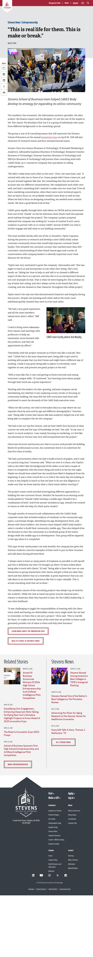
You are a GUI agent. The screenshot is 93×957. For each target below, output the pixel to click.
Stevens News (14, 22)
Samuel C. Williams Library (56, 839)
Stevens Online (52, 831)
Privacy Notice (41, 889)
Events (50, 855)
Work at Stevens (73, 859)
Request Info (54, 3)
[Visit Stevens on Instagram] (49, 875)
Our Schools (51, 818)
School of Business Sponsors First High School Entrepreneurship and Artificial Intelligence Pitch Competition (21, 750)
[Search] (88, 3)
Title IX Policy (52, 889)
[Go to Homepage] (7, 6)
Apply (75, 3)
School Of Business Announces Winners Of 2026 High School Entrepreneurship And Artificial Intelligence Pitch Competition (32, 685)
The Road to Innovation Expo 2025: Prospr (22, 733)
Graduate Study (53, 827)
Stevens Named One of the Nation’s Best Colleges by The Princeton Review (69, 699)
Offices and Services (74, 810)
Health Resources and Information (54, 865)
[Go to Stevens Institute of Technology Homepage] (26, 802)
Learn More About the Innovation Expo (28, 631)
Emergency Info (65, 889)
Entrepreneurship (30, 22)
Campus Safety (52, 859)
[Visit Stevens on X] (57, 875)
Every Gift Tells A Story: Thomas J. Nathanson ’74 (68, 731)
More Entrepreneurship (18, 764)
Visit (67, 3)
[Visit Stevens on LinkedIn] (33, 875)
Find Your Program (53, 814)
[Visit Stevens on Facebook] (65, 875)
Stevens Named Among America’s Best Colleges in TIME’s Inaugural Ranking (79, 679)
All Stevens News (63, 742)
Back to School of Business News (26, 641)
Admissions (71, 864)
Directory (71, 855)
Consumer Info (72, 823)
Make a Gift (53, 797)
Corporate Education (54, 835)
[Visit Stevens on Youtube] (41, 875)
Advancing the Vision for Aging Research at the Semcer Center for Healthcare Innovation (68, 716)
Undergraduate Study (54, 823)
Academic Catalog (53, 843)
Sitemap (31, 889)
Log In (70, 797)
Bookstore (51, 871)
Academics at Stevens (55, 810)
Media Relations (73, 868)
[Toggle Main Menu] (83, 3)
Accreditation (72, 818)
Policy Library (72, 814)
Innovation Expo (49, 137)
